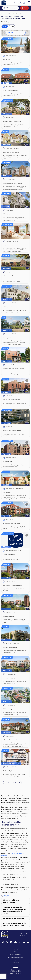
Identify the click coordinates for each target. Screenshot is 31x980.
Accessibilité (15, 962)
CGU (15, 952)
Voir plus (6, 896)
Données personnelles (15, 954)
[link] (16, 33)
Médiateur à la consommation (15, 957)
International (15, 960)
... (1, 13)
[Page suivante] (26, 782)
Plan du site (23, 933)
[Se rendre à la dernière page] (15, 786)
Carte (12, 26)
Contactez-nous (25, 936)
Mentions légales (15, 949)
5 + (15, 792)
